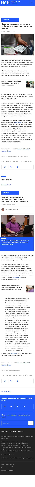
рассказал (18, 122)
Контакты (13, 431)
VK (29, 149)
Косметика (28, 375)
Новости (20, 149)
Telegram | (4, 151)
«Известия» (16, 277)
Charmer (10, 470)
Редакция (4, 431)
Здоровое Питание (11, 375)
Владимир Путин (18, 161)
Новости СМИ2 (6, 185)
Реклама (20, 431)
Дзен (25, 149)
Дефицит (8, 161)
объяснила (14, 353)
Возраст (21, 375)
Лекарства (28, 161)
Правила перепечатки (8, 465)
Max (9, 151)
